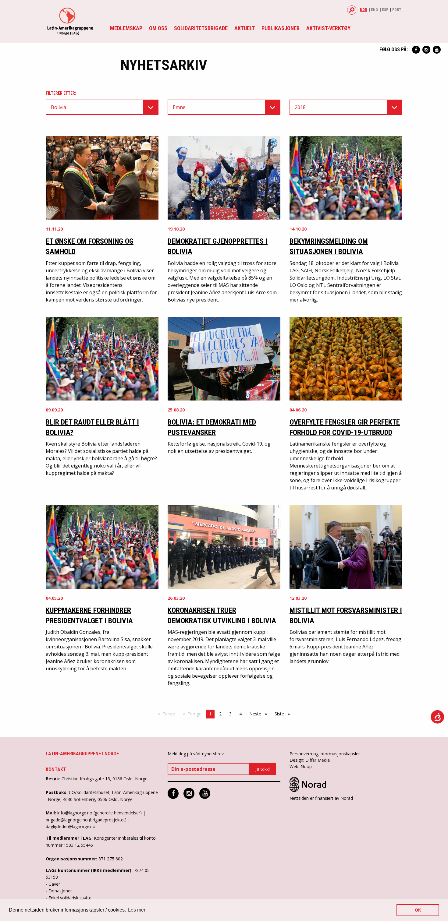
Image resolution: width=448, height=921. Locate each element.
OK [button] (418, 910)
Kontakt (56, 769)
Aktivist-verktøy (328, 28)
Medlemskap (126, 28)
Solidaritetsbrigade (201, 28)
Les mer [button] (136, 909)
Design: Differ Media (310, 760)
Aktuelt (244, 28)
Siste (284, 714)
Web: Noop (301, 766)
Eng (374, 10)
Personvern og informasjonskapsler (325, 754)
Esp (385, 10)
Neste (259, 714)
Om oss (158, 28)
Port (396, 10)
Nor (363, 10)
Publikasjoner (280, 28)
